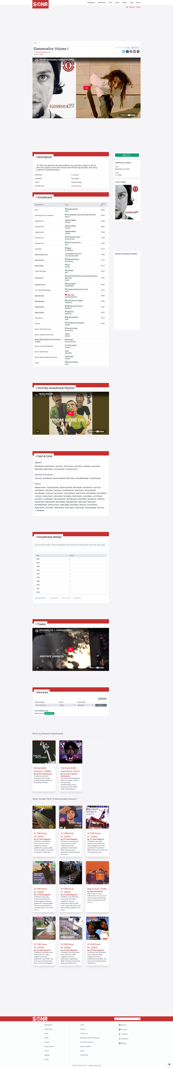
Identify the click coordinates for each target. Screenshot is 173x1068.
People (124, 3)
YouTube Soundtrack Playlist (56, 388)
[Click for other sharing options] (138, 51)
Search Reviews (39, 702)
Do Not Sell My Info (86, 1042)
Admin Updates (85, 1046)
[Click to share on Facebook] (131, 51)
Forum (138, 3)
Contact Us (84, 1033)
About (82, 1051)
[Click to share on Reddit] (134, 51)
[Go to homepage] (40, 4)
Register (132, 7)
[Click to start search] (127, 7)
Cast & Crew (44, 456)
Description (44, 157)
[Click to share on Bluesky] (123, 51)
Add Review (134, 47)
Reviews (42, 692)
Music (117, 3)
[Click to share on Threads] (127, 51)
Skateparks (91, 3)
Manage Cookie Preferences (90, 1038)
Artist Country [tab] (66, 598)
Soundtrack (44, 197)
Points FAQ (84, 1055)
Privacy (82, 1029)
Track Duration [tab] (53, 598)
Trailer (41, 624)
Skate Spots (102, 3)
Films (110, 3)
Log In (138, 7)
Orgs (131, 3)
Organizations (49, 1046)
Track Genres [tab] (77, 598)
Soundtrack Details (49, 537)
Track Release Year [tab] (40, 598)
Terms (82, 1025)
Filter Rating (81, 702)
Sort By (61, 702)
